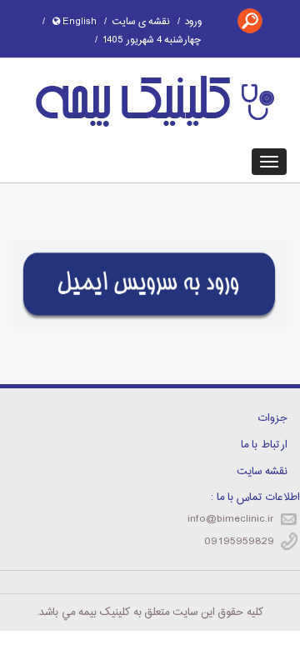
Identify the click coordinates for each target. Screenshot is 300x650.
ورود (193, 21)
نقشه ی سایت (141, 21)
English (78, 21)
